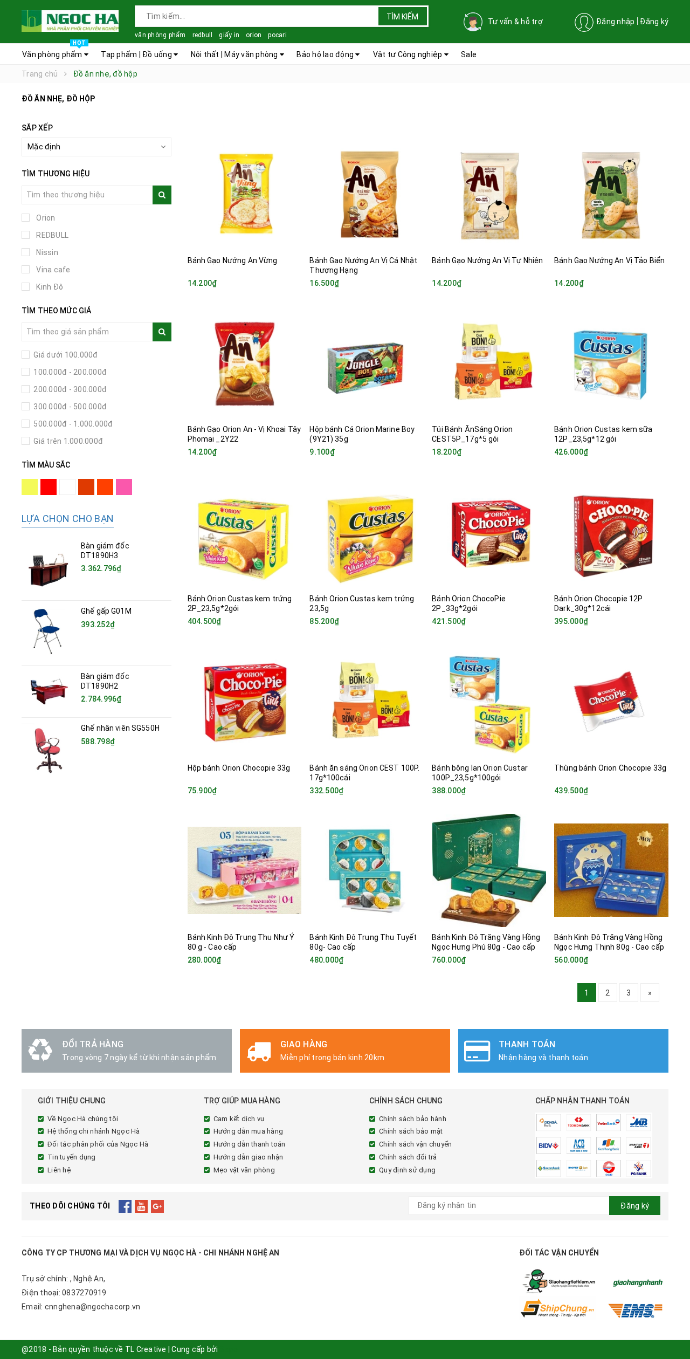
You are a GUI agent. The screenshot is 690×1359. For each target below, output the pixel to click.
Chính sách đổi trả (408, 1157)
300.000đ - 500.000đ (69, 406)
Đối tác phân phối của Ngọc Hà (97, 1144)
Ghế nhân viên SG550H (120, 728)
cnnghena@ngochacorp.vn (93, 1306)
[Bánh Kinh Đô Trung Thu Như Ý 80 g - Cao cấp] (245, 870)
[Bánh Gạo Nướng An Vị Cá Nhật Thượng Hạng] (366, 193)
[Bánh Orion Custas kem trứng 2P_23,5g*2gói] (245, 531)
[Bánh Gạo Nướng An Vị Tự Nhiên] (489, 193)
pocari (277, 35)
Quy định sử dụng (407, 1170)
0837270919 (84, 1292)
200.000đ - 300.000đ (69, 389)
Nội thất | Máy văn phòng (235, 54)
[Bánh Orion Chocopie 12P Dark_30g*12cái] (611, 531)
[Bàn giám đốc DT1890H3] (48, 568)
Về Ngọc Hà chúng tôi (82, 1119)
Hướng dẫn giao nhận (248, 1157)
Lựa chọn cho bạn (68, 518)
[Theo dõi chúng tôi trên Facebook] (125, 1205)
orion (253, 35)
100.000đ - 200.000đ (69, 372)
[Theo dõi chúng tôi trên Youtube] (141, 1205)
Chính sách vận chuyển (415, 1144)
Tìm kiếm (402, 16)
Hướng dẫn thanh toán (249, 1144)
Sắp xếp (37, 127)
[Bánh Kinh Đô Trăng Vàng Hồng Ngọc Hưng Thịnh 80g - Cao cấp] (611, 870)
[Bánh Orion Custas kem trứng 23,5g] (366, 531)
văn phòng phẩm (160, 35)
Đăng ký (654, 21)
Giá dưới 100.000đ (65, 355)
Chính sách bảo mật (411, 1131)
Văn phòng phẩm (54, 51)
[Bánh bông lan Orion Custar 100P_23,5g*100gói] (489, 701)
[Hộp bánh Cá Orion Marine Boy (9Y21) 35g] (366, 362)
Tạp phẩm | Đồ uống (137, 54)
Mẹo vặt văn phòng (244, 1170)
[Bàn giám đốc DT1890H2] (48, 691)
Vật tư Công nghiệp (408, 54)
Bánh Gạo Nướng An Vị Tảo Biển (609, 260)
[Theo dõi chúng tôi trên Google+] (157, 1205)
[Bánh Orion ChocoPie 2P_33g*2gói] (489, 531)
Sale (469, 54)
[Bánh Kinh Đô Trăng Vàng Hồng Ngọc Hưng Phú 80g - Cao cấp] (489, 870)
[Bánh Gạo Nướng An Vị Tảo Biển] (611, 193)
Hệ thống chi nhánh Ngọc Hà (93, 1131)
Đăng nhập (615, 21)
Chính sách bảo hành (412, 1119)
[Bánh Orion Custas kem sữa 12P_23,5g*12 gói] (611, 362)
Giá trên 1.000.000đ (67, 441)
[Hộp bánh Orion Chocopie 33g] (245, 701)
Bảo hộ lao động (325, 54)
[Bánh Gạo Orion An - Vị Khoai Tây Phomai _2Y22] (245, 362)
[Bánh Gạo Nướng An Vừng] (245, 193)
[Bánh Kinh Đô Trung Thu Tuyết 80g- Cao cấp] (366, 870)
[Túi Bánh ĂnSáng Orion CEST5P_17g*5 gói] (489, 362)
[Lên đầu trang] (671, 1326)
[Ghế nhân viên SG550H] (48, 750)
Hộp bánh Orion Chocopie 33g (239, 768)
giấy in (229, 35)
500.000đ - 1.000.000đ (72, 424)
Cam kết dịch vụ (239, 1119)
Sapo (229, 1349)
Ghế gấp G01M (106, 611)
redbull (202, 35)
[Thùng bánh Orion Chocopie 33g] (611, 701)
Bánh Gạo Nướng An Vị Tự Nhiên (487, 260)
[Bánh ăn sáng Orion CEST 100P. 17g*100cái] (366, 701)
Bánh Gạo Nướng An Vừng (233, 260)
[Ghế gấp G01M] (48, 633)
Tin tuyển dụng (71, 1157)
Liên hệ (59, 1170)
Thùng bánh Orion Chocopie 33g (610, 768)
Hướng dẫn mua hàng (248, 1131)
